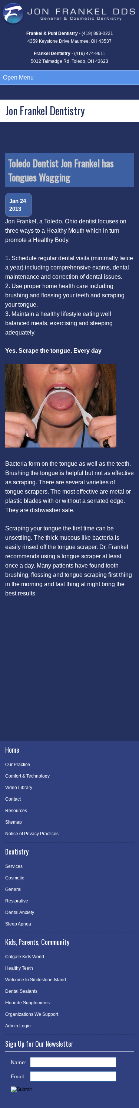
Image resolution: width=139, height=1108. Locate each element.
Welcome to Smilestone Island (35, 979)
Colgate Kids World (24, 956)
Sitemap (13, 822)
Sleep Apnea (18, 924)
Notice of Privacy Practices (32, 833)
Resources (16, 810)
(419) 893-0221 (97, 33)
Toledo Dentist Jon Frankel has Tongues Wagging (61, 170)
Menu (18, 77)
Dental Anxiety (19, 912)
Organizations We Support (31, 1014)
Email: (18, 1076)
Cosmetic (14, 878)
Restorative (16, 901)
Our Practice (17, 764)
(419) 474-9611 (89, 53)
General (13, 889)
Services (14, 866)
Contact (13, 799)
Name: (18, 1062)
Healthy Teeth (19, 968)
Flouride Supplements (27, 1002)
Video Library (18, 787)
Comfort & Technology (27, 776)
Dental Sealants (21, 991)
